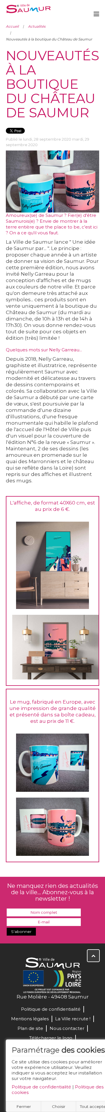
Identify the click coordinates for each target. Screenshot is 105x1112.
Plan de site (30, 1028)
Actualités (37, 26)
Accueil (12, 26)
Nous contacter (67, 1028)
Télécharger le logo (50, 1038)
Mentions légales (30, 1018)
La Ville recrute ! (72, 1018)
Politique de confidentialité (41, 1087)
